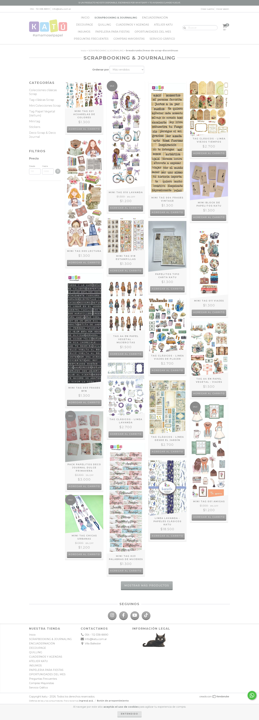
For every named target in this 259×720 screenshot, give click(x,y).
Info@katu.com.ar (61, 9)
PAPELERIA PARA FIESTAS (112, 31)
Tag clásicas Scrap (41, 99)
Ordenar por (100, 69)
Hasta (45, 166)
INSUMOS (84, 31)
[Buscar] (183, 27)
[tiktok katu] (146, 615)
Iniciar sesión (222, 9)
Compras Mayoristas (129, 38)
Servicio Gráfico (162, 38)
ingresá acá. (86, 700)
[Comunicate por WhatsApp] (252, 695)
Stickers (34, 127)
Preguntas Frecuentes (91, 38)
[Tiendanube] (214, 697)
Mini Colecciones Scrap (45, 105)
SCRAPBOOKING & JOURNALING (115, 17)
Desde (32, 166)
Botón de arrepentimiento (113, 700)
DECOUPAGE (84, 24)
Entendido (129, 713)
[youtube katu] (134, 615)
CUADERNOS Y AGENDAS (132, 24)
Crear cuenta (207, 9)
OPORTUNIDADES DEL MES (153, 31)
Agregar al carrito (84, 129)
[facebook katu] (123, 615)
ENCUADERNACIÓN (155, 17)
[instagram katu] (112, 615)
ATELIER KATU (163, 24)
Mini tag (34, 121)
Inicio (85, 17)
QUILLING (104, 24)
